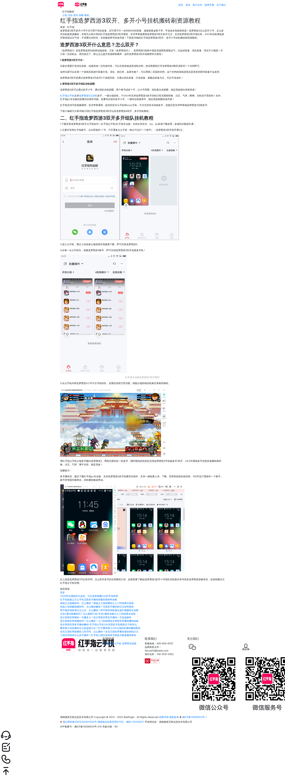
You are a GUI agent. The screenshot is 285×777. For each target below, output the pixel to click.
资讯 (188, 4)
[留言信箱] (142, 747)
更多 (62, 592)
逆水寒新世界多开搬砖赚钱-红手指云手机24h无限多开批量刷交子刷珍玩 (98, 624)
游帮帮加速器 (129, 643)
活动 (70, 15)
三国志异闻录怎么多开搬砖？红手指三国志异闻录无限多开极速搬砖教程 (98, 635)
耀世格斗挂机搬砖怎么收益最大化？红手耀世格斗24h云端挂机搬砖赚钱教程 (100, 628)
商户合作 (197, 4)
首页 (180, 4)
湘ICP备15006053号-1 (194, 717)
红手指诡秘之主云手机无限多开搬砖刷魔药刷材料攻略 (88, 599)
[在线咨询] (142, 735)
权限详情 (164, 717)
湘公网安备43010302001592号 (80, 721)
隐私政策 (174, 717)
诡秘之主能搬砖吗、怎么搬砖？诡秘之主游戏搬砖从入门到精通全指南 (97, 603)
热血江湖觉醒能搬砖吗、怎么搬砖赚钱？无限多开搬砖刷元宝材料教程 (97, 606)
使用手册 (209, 4)
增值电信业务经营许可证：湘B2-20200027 (121, 721)
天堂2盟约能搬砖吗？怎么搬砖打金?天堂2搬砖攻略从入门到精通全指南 (98, 613)
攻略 (81, 15)
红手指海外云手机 (111, 643)
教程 (86, 15)
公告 (64, 15)
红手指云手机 (67, 95)
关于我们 (221, 4)
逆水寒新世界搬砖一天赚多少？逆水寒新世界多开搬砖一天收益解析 (95, 617)
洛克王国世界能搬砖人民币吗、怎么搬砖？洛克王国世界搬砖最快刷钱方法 (99, 631)
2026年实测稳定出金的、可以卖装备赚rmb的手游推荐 (89, 595)
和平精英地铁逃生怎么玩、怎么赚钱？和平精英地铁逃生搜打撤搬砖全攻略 (99, 610)
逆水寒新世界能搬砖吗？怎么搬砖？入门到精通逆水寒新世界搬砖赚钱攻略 (99, 620)
